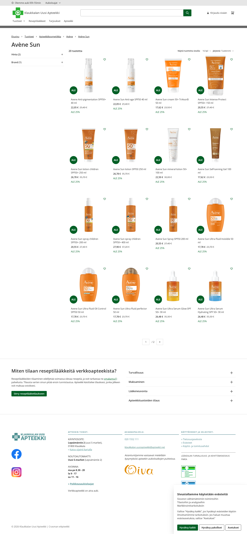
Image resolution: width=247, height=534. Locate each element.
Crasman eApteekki (59, 526)
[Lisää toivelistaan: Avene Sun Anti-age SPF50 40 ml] (147, 59)
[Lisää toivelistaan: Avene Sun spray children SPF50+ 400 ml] (147, 199)
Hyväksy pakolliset (212, 527)
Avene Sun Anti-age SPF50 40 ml (130, 99)
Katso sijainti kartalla (81, 449)
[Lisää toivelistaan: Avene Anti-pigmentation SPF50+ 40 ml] (104, 59)
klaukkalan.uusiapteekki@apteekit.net (145, 447)
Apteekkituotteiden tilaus (144, 400)
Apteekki (68, 21)
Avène (69, 36)
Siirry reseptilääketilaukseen (29, 393)
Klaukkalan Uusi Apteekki (42, 13)
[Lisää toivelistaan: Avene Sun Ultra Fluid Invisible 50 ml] (231, 199)
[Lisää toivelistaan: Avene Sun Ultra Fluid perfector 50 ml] (147, 269)
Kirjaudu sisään (218, 12)
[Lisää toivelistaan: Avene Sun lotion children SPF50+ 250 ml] (104, 129)
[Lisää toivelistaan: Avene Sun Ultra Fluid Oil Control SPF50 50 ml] (104, 269)
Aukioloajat (51, 2)
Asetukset (233, 527)
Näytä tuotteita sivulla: (189, 50)
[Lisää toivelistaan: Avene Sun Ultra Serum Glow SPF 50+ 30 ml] (189, 269)
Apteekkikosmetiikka (50, 36)
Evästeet (187, 442)
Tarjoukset (54, 21)
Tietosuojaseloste (192, 439)
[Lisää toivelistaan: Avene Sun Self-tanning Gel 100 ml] (231, 129)
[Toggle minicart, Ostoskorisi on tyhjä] (232, 13)
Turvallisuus (136, 372)
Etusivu (15, 36)
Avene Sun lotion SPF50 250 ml (129, 169)
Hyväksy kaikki (188, 527)
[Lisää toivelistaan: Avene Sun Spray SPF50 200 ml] (189, 199)
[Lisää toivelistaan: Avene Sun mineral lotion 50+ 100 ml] (189, 129)
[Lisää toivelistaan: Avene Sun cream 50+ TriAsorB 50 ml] (189, 59)
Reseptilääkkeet (37, 21)
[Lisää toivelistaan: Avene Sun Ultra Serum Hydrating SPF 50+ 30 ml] (231, 269)
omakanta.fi (110, 378)
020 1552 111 (132, 439)
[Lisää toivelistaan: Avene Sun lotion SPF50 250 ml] (147, 129)
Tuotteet (17, 21)
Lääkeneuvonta (138, 391)
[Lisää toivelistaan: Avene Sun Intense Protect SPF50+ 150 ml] (231, 59)
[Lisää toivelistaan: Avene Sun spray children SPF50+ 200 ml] (104, 199)
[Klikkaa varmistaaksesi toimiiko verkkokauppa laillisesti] (208, 473)
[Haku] (187, 12)
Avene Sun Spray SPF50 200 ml (172, 238)
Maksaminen (136, 382)
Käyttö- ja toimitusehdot (196, 446)
